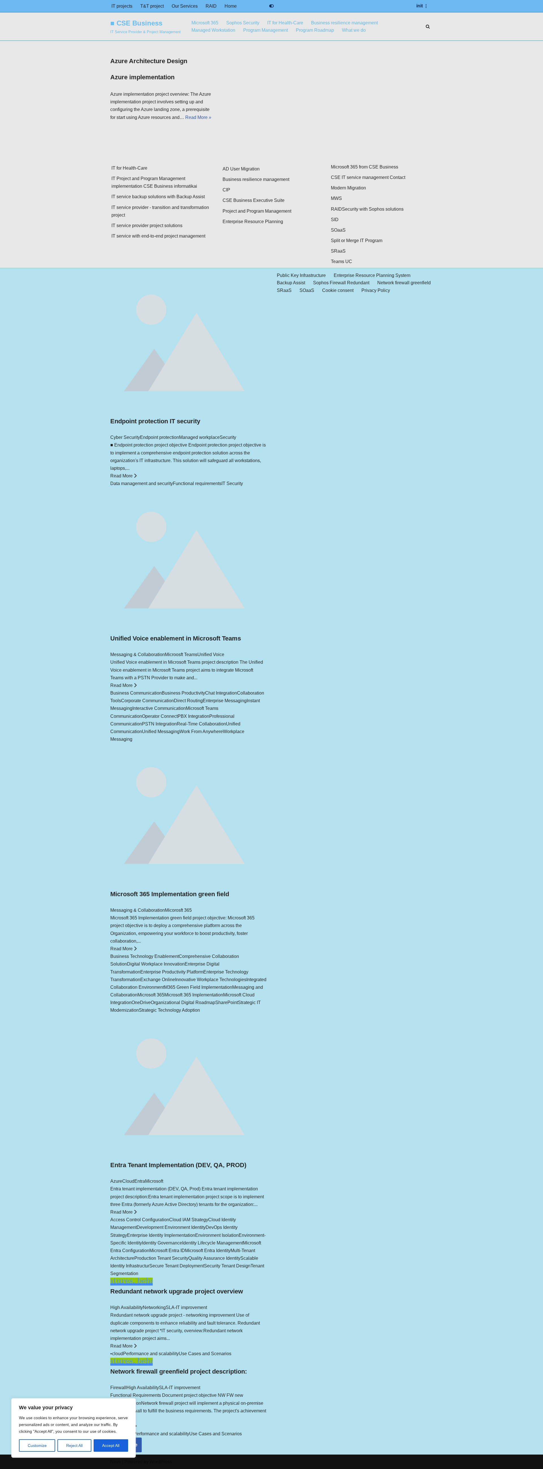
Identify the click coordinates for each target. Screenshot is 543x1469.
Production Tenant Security (161, 1258)
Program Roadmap (315, 30)
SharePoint (226, 1002)
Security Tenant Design (227, 1265)
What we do (354, 30)
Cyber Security (125, 437)
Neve (115, 1461)
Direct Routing (188, 700)
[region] (73, 1428)
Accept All (110, 1445)
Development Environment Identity (171, 1227)
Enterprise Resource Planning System (372, 275)
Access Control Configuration (139, 1219)
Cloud (128, 1181)
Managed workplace (199, 437)
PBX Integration (193, 716)
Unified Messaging (161, 731)
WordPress (161, 1461)
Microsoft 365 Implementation (193, 994)
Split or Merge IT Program (356, 240)
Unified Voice (210, 654)
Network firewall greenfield (404, 282)
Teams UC (341, 261)
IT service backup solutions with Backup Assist (158, 196)
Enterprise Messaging (225, 700)
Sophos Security (242, 22)
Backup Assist (291, 282)
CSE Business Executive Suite (254, 200)
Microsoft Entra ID (167, 1250)
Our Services (185, 6)
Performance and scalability (151, 1353)
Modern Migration (348, 187)
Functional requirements (197, 483)
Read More (122, 475)
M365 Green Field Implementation (198, 987)
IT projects (121, 6)
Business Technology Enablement (144, 956)
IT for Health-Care (285, 22)
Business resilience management (344, 22)
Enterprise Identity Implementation (161, 1235)
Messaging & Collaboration (137, 654)
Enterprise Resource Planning (253, 221)
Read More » (198, 117)
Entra (139, 1181)
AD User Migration (241, 168)
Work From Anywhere (201, 731)
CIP (226, 189)
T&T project (152, 6)
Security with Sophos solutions (373, 209)
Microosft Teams (181, 654)
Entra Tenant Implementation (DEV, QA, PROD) (178, 1165)
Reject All (74, 1445)
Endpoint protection (159, 437)
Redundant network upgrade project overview (176, 1291)
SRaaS (338, 251)
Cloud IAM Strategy (188, 1219)
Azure (116, 1181)
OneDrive (141, 1002)
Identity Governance (162, 1242)
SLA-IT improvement (186, 1307)
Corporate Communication (147, 700)
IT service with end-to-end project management (158, 236)
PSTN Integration (159, 723)
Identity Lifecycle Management (212, 1242)
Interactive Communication (159, 708)
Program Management (265, 30)
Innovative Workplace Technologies (210, 979)
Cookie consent (338, 290)
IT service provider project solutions (146, 225)
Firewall (118, 1387)
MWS (336, 198)
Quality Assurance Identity (214, 1258)
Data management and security (141, 483)
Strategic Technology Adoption (169, 1010)
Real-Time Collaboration (201, 723)
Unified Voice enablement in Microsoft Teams (175, 638)
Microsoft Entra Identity (207, 1250)
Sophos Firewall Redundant (341, 282)
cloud (117, 1353)
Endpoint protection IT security (155, 421)
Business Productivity (183, 693)
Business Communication (136, 693)
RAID (211, 6)
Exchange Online (157, 979)
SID (335, 219)
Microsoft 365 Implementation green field (169, 894)
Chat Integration (221, 693)
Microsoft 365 (204, 22)
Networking (154, 1307)
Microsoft (154, 1181)
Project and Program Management (257, 211)
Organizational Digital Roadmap (183, 1002)
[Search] (428, 26)
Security (228, 437)
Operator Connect (160, 716)
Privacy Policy (375, 290)
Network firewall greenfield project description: (178, 1371)
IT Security (232, 483)
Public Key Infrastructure (301, 275)
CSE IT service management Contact (368, 177)
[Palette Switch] (271, 6)
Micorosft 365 (178, 910)
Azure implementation (142, 77)
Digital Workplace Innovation (156, 964)
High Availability (126, 1307)
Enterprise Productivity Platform (171, 972)
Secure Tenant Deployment (176, 1265)
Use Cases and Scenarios (205, 1353)
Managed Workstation (213, 30)
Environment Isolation (217, 1235)
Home (231, 6)
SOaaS (338, 230)
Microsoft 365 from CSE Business (364, 167)
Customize (37, 1445)
